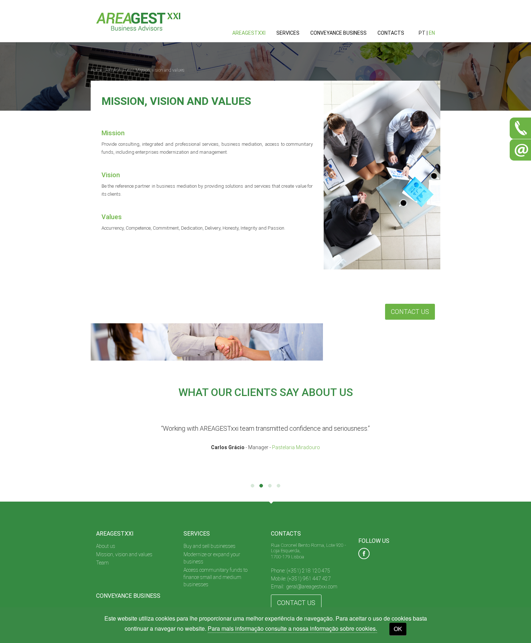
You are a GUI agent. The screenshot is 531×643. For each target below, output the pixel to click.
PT (422, 33)
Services (197, 533)
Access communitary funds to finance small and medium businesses (215, 577)
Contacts (390, 33)
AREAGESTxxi (118, 70)
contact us (296, 602)
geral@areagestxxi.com (311, 586)
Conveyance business (338, 33)
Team (102, 563)
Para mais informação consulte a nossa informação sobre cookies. (292, 628)
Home (96, 70)
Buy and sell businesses (210, 546)
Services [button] (287, 33)
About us (105, 546)
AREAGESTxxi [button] (249, 33)
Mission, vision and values (159, 70)
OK (398, 629)
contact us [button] (410, 311)
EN (432, 33)
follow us (373, 540)
